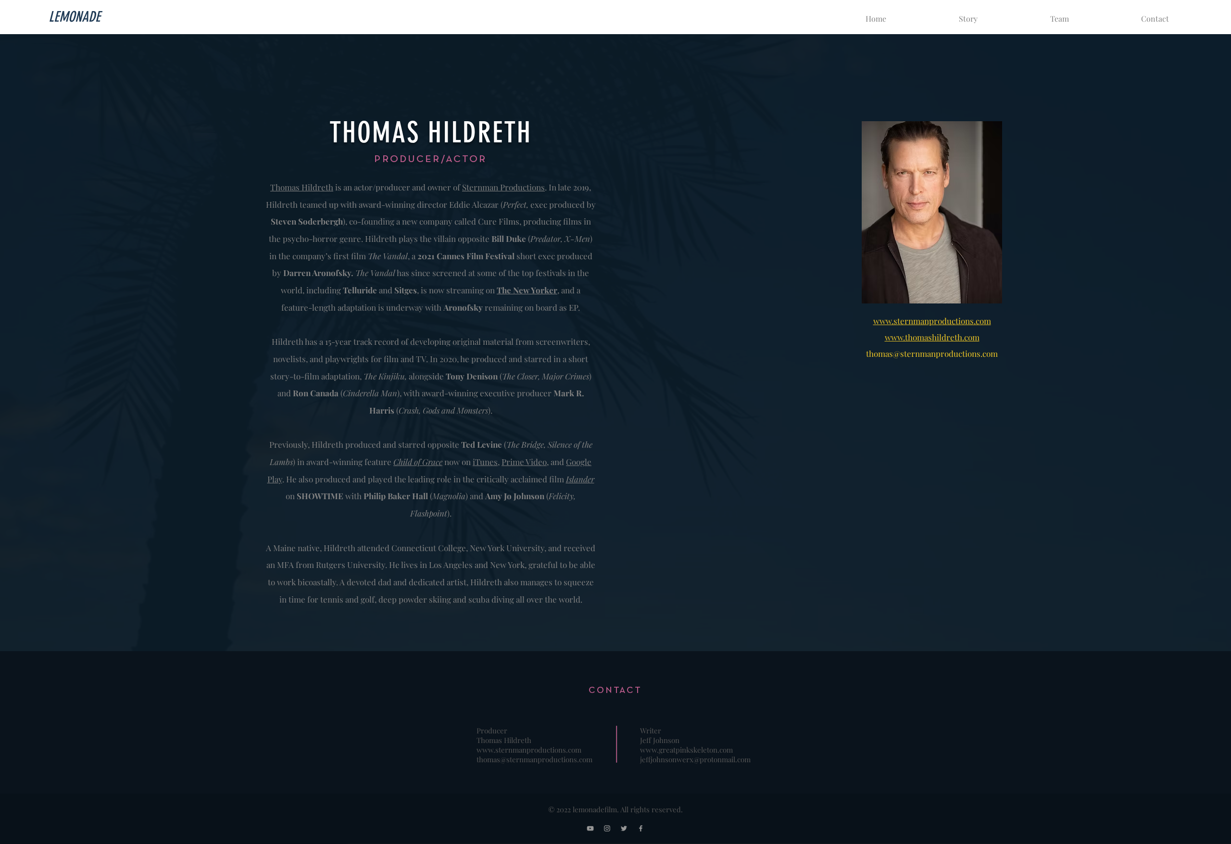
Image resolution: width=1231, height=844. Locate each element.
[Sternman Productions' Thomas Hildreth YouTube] (590, 828)
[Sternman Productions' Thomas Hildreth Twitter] (624, 828)
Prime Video (524, 461)
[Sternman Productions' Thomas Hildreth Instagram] (607, 828)
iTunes (485, 461)
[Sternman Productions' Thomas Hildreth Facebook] (641, 828)
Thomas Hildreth (301, 187)
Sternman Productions (503, 187)
